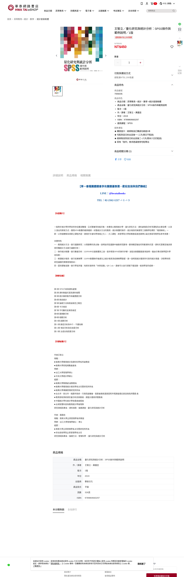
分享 (120, 159)
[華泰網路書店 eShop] (23, 7)
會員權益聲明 (110, 576)
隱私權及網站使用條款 (72, 576)
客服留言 (108, 572)
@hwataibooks (117, 193)
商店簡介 (67, 572)
